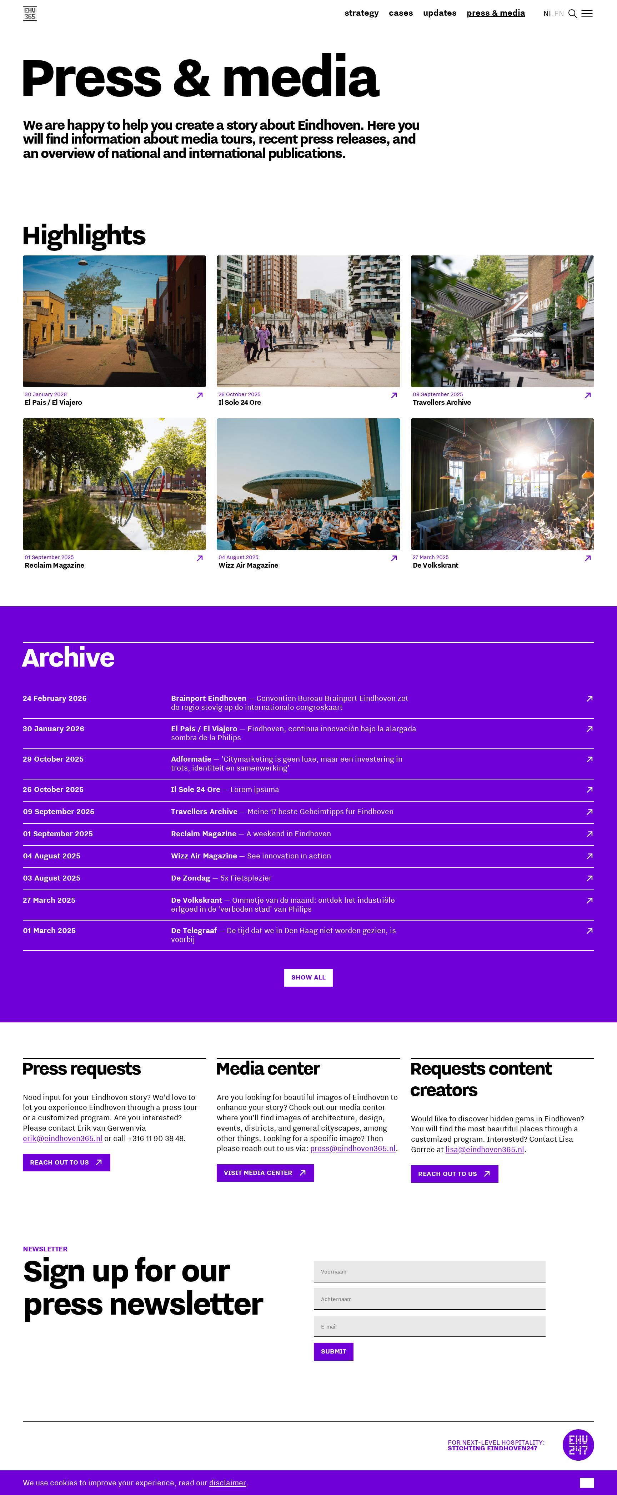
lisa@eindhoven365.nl (485, 1149)
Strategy (362, 12)
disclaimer (227, 1482)
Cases (401, 12)
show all (308, 977)
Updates (440, 12)
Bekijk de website (521, 1445)
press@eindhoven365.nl (353, 1148)
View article (308, 703)
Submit (333, 1351)
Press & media (496, 12)
